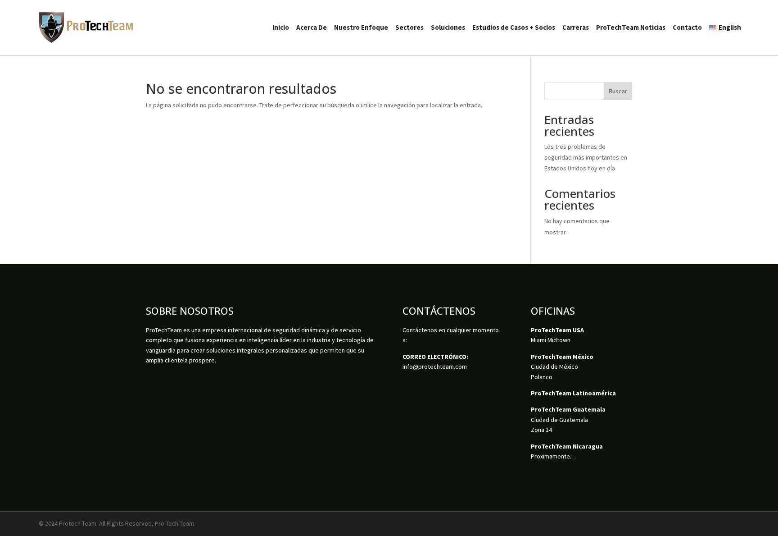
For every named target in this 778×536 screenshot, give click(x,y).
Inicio (280, 27)
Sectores (409, 27)
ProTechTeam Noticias (630, 27)
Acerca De (311, 27)
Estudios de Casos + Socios (513, 27)
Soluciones (448, 27)
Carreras (575, 27)
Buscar (618, 91)
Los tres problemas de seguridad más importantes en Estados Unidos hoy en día (585, 157)
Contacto (687, 27)
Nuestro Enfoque (361, 27)
